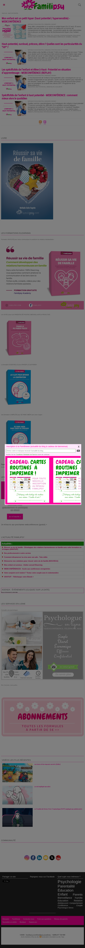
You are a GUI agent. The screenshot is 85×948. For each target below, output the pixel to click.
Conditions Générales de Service (26, 454)
